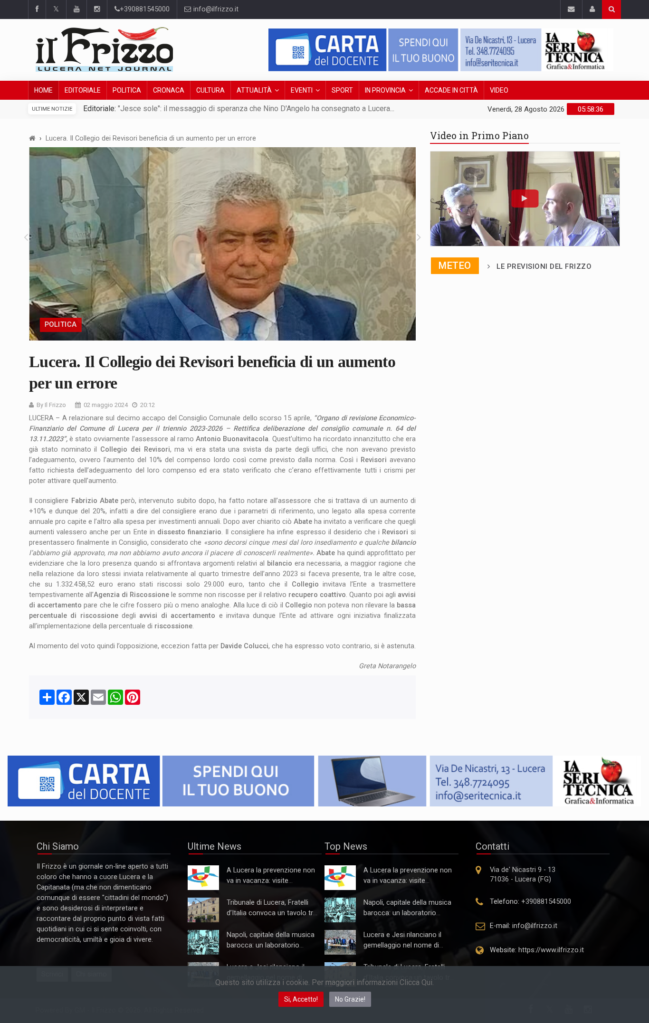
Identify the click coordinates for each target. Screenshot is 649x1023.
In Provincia (385, 90)
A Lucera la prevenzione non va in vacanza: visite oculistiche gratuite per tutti (271, 880)
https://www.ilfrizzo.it (551, 950)
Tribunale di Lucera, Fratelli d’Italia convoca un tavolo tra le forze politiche (272, 913)
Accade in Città (451, 90)
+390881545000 (145, 9)
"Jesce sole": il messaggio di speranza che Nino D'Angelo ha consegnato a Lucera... (255, 108)
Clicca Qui (416, 982)
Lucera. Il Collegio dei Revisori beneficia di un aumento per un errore (151, 138)
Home (43, 90)
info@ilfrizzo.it (215, 9)
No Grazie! (350, 999)
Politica (127, 90)
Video (499, 90)
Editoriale (83, 90)
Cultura (210, 90)
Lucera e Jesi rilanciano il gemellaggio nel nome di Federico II (402, 945)
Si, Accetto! (301, 999)
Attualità (254, 90)
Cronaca (168, 90)
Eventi (302, 90)
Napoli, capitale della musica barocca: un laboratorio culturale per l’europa (271, 945)
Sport (342, 90)
